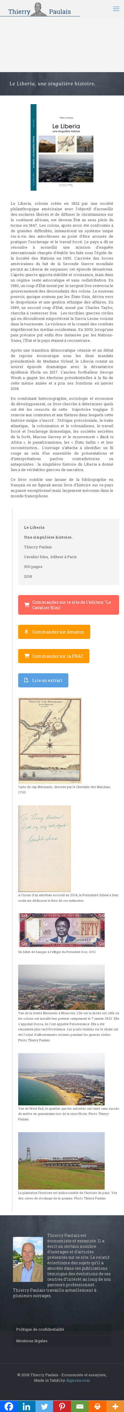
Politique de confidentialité (40, 1329)
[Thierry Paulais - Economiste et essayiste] (40, 8)
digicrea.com (78, 1380)
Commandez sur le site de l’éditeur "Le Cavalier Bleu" (71, 604)
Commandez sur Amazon (58, 632)
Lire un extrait (47, 680)
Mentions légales (32, 1340)
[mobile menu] (116, 9)
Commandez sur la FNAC (57, 656)
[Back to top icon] (112, 1400)
